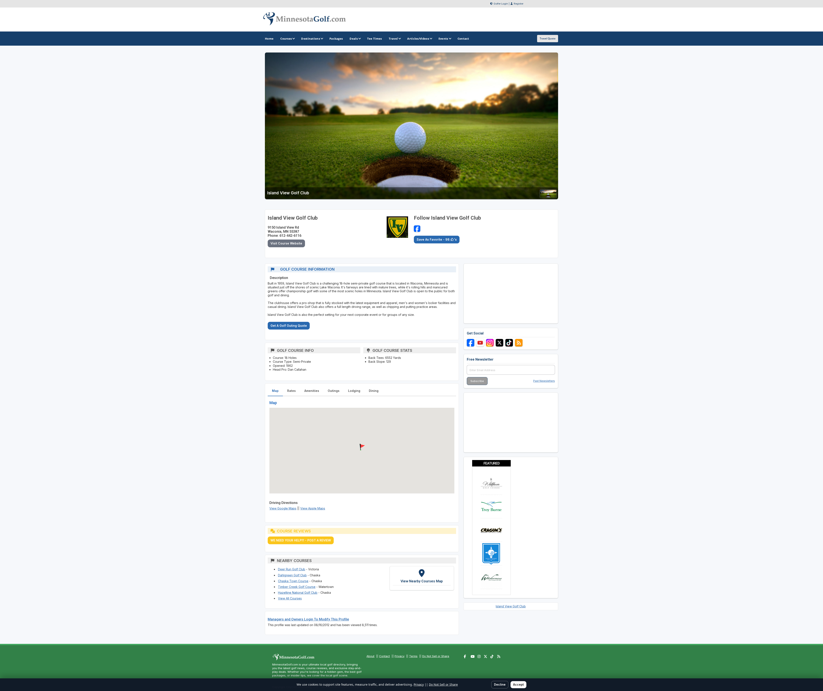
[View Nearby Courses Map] (422, 578)
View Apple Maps (312, 508)
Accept (518, 684)
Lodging (354, 391)
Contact (384, 656)
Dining (373, 391)
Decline (500, 684)
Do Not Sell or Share (435, 656)
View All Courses (290, 598)
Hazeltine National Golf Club (297, 592)
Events (443, 38)
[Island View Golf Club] (548, 196)
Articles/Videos (418, 38)
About (370, 656)
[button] (361, 447)
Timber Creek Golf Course (296, 587)
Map (275, 391)
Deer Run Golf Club (291, 569)
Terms (413, 656)
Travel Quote (548, 38)
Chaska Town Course (293, 581)
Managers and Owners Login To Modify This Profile (308, 619)
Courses (286, 38)
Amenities (311, 391)
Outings (333, 391)
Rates (291, 391)
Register (518, 3)
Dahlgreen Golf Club (292, 575)
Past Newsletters (544, 380)
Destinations (310, 38)
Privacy (399, 656)
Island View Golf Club (511, 606)
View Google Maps (282, 508)
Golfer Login (501, 3)
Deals (354, 38)
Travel (393, 38)
